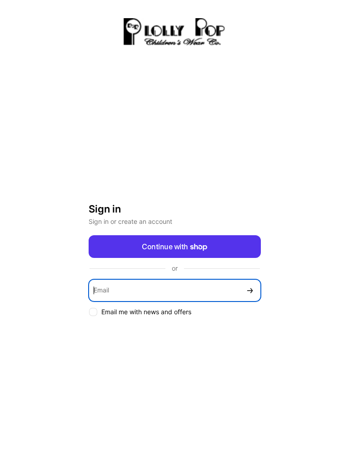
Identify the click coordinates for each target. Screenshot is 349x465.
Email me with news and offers (146, 312)
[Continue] (250, 290)
